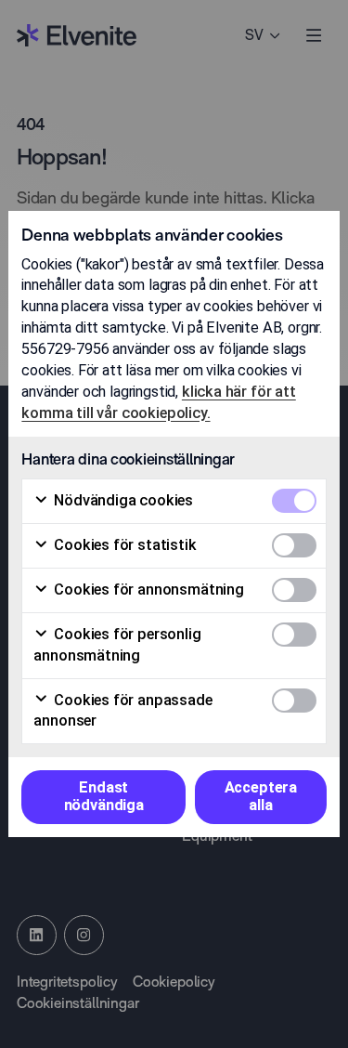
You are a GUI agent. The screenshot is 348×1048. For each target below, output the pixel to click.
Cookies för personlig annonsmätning (116, 644)
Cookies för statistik (123, 545)
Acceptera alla (261, 796)
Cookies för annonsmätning (147, 589)
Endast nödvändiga (104, 796)
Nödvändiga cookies (121, 500)
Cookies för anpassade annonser (122, 710)
